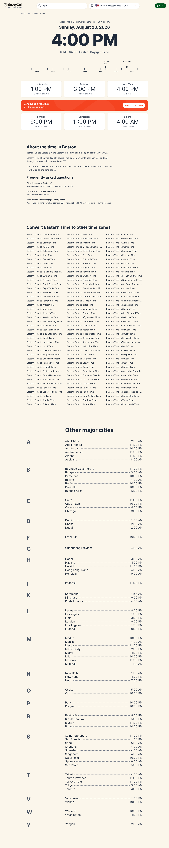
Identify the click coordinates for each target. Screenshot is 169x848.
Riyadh (69, 722)
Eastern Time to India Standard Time (44, 334)
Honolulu (71, 573)
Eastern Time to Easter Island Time (83, 251)
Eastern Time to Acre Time (40, 255)
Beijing (69, 479)
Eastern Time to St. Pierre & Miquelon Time (127, 284)
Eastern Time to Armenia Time (41, 313)
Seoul (68, 743)
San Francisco (74, 739)
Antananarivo (74, 452)
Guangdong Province (79, 548)
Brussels (70, 487)
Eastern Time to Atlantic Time (120, 259)
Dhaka (69, 524)
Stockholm (72, 757)
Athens (69, 455)
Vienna (69, 802)
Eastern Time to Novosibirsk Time (43, 342)
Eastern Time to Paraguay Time (42, 280)
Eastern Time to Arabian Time (41, 305)
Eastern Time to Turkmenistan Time (123, 325)
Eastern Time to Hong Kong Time (43, 363)
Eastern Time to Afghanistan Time (83, 317)
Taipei (69, 774)
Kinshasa (71, 597)
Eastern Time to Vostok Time (80, 329)
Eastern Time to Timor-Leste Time (83, 371)
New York (71, 676)
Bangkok (70, 472)
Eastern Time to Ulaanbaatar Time (83, 350)
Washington (73, 814)
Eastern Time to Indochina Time (82, 346)
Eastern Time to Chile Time (40, 263)
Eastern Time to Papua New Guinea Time (46, 375)
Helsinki (70, 566)
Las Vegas (72, 614)
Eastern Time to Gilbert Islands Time (44, 392)
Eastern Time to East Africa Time (122, 305)
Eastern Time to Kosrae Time (80, 383)
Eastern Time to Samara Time (120, 309)
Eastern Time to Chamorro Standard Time (86, 375)
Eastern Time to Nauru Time (80, 392)
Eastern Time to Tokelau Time (41, 404)
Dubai (69, 527)
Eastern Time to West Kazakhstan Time (125, 321)
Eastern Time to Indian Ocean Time (83, 334)
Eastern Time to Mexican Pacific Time (84, 247)
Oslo (68, 693)
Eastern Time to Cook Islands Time (44, 238)
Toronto (70, 789)
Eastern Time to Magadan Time (121, 387)
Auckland (71, 459)
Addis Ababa (73, 444)
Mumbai (70, 664)
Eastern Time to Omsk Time (40, 338)
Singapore (72, 754)
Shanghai (71, 746)
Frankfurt (71, 536)
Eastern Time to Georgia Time (81, 313)
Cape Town (72, 503)
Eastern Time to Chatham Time (81, 400)
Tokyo (69, 785)
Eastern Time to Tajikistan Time (81, 325)
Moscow (70, 660)
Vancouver (72, 798)
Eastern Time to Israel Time (79, 305)
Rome (69, 726)
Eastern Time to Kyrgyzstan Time (122, 338)
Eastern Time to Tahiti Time (119, 234)
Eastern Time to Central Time (41, 259)
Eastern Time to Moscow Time (81, 301)
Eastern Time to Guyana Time (80, 267)
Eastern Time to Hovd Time (40, 346)
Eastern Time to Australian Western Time (46, 350)
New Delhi (72, 673)
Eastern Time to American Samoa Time (45, 234)
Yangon (70, 824)
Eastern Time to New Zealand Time (83, 396)
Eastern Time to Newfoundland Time (124, 280)
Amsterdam (72, 448)
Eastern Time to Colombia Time (81, 259)
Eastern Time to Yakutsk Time (41, 367)
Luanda (70, 629)
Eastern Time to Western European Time (86, 292)
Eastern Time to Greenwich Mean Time (45, 292)
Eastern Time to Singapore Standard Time (47, 354)
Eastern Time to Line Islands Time (122, 404)
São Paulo (71, 765)
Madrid (69, 638)
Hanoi (69, 559)
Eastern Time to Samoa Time (80, 404)
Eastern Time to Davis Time (119, 346)
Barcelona (71, 476)
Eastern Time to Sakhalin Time (81, 387)
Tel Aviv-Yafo (73, 781)
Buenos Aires (73, 490)
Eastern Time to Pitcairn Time (80, 243)
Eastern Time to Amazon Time (81, 263)
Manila (69, 641)
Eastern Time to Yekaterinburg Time (44, 321)
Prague (69, 706)
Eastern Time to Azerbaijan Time (42, 317)
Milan (68, 656)
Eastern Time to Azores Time (120, 288)
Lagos (69, 610)
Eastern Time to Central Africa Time (83, 296)
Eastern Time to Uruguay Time (81, 276)
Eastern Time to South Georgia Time (44, 284)
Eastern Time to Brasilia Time (120, 272)
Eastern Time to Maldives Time (121, 317)
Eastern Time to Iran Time (39, 309)
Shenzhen (71, 750)
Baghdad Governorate (79, 468)
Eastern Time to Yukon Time (40, 247)
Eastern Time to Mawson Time (121, 329)
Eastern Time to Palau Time (119, 363)
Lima (68, 617)
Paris (68, 702)
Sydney (70, 761)
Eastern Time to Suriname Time (42, 276)
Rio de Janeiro (74, 719)
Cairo (68, 500)
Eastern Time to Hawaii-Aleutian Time (84, 238)
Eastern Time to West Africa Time (122, 292)
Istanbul (70, 583)
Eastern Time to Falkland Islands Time (45, 272)
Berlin (69, 483)
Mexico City (72, 649)
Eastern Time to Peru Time (79, 255)
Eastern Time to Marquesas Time (122, 238)
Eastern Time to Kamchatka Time (122, 396)
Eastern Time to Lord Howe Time (82, 379)
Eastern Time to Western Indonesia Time (126, 342)
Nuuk (68, 680)
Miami (69, 652)
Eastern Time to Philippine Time (121, 354)
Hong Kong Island (76, 570)
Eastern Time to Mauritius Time (81, 309)
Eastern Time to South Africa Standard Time (127, 296)
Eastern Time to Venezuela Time (122, 267)
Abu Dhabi (72, 441)
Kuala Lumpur (74, 601)
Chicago (70, 511)
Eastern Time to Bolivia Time (120, 263)
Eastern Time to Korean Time (120, 367)
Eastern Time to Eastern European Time (125, 301)
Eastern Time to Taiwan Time (120, 350)
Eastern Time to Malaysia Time (81, 358)
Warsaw (70, 811)
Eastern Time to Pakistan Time (41, 325)
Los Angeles (73, 625)
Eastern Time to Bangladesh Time (82, 338)
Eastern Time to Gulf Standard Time (123, 313)
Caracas (70, 507)
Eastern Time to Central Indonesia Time (46, 358)
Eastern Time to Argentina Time (81, 280)
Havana (70, 562)
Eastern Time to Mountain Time (121, 251)
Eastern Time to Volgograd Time (42, 301)
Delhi (68, 520)
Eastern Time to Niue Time (79, 234)
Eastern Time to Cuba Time (40, 267)
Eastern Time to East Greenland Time (84, 288)
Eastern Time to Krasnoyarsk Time (83, 342)
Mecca (69, 645)
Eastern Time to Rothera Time (81, 272)
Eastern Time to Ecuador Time (121, 255)
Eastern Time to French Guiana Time (124, 276)
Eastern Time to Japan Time (80, 367)
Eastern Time (33, 13)
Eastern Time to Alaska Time (120, 243)
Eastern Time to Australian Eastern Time (125, 375)
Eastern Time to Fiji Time (39, 396)
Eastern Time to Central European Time (46, 296)
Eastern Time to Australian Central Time (125, 371)
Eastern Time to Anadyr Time (41, 400)
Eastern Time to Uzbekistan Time (82, 321)
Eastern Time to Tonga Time (120, 400)
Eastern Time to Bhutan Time (120, 334)
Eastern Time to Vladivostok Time (43, 379)
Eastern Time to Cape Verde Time (43, 288)
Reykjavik (71, 715)
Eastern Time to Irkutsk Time (120, 358)
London (70, 621)
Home (23, 13)
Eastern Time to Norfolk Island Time (44, 383)
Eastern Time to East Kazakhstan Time (45, 329)
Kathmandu (72, 594)
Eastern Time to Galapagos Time (42, 251)
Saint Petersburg (76, 735)
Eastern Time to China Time (80, 354)
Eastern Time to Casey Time (80, 363)
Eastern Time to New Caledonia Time (124, 379)
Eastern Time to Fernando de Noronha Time (87, 284)
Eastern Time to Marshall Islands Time (124, 392)
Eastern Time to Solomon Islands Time (125, 383)
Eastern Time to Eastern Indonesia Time (46, 371)
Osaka (69, 689)
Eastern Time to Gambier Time (41, 243)
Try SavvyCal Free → (134, 105)
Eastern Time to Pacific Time (120, 247)
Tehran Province (75, 778)
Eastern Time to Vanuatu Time (41, 387)
